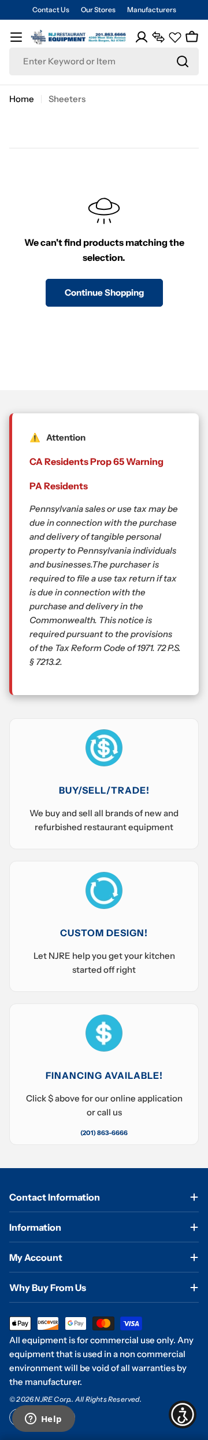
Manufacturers (151, 9)
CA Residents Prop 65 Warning (96, 461)
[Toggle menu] (16, 37)
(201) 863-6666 (104, 1133)
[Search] (183, 61)
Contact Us (50, 9)
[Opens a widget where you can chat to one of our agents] (43, 1419)
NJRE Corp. (53, 1399)
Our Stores (98, 9)
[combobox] (104, 61)
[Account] (141, 37)
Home (21, 98)
